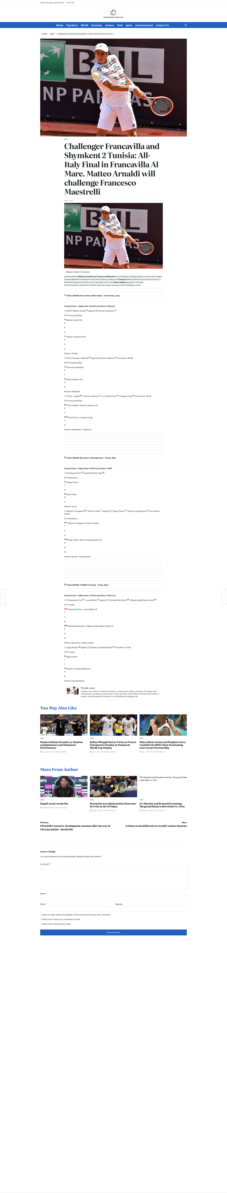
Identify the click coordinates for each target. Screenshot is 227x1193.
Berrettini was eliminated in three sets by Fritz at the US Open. (113, 805)
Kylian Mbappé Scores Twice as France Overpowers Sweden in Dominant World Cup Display (113, 744)
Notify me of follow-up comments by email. (61, 919)
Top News (72, 25)
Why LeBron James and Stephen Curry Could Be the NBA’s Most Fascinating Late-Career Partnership (163, 744)
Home (59, 25)
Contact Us (162, 25)
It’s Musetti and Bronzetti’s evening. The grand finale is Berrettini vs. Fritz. (162, 805)
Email (43, 904)
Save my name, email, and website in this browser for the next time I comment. (76, 915)
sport (129, 25)
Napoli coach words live (54, 803)
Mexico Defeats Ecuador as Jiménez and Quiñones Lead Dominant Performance (61, 744)
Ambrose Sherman (60, 752)
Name (43, 893)
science (109, 25)
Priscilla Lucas (62, 807)
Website (118, 904)
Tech (120, 25)
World (84, 25)
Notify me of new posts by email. (56, 924)
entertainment (144, 25)
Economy (96, 25)
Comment (45, 864)
